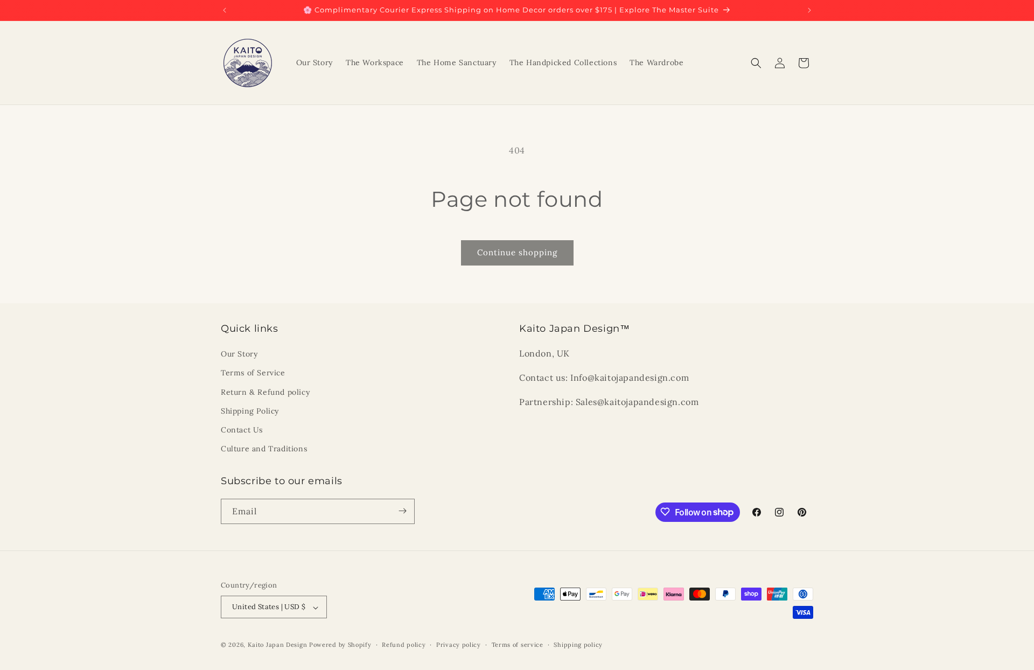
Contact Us (242, 430)
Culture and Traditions (264, 449)
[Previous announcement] (224, 10)
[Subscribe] (402, 511)
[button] (756, 63)
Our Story (239, 354)
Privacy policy (458, 644)
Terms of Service (253, 373)
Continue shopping (517, 252)
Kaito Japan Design (278, 645)
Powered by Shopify (340, 645)
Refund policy (403, 644)
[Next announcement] (809, 10)
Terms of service (517, 644)
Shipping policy (578, 644)
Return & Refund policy (265, 392)
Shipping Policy (250, 411)
